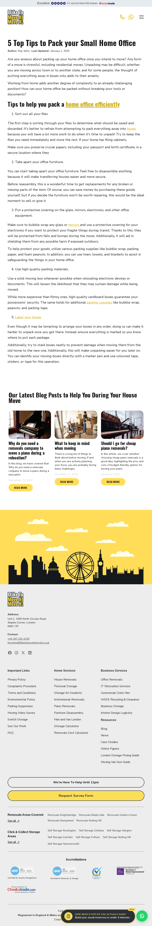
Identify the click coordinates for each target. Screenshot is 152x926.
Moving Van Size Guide (115, 762)
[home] (16, 17)
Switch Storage (18, 719)
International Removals (69, 700)
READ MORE (20, 488)
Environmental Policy (21, 700)
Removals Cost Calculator (71, 733)
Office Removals (112, 680)
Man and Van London (67, 719)
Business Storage (112, 706)
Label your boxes (28, 317)
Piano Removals (64, 706)
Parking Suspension (20, 706)
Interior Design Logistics (116, 713)
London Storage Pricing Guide (120, 755)
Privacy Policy (17, 680)
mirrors (74, 225)
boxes (131, 128)
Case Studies (109, 742)
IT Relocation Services (115, 686)
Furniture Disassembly (68, 713)
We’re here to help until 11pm (76, 782)
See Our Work (17, 726)
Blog (104, 729)
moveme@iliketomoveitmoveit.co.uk (28, 642)
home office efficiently (93, 104)
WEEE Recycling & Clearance (120, 700)
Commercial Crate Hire (115, 693)
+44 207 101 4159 (18, 639)
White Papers (110, 749)
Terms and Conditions (22, 693)
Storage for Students (68, 693)
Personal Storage (65, 686)
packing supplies (99, 302)
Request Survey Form (76, 795)
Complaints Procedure (22, 686)
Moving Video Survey (21, 713)
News (105, 735)
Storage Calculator (66, 726)
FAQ (11, 733)
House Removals (65, 680)
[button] (140, 17)
